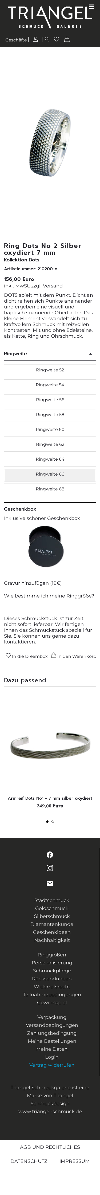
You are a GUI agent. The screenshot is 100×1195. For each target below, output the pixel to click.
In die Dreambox (29, 656)
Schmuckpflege (52, 971)
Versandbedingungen (52, 1025)
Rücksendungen (52, 979)
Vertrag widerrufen (51, 1065)
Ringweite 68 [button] (50, 488)
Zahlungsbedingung (52, 1033)
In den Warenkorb (75, 656)
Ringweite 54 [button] (50, 384)
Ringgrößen (52, 955)
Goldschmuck (52, 908)
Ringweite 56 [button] (50, 399)
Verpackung (51, 1017)
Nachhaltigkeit (52, 940)
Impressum (74, 1161)
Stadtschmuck (51, 900)
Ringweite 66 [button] (50, 474)
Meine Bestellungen (52, 1041)
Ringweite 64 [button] (50, 459)
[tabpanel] (50, 753)
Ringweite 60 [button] (50, 429)
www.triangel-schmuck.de (50, 1112)
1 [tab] (48, 823)
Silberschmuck (52, 916)
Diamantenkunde (51, 924)
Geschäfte (16, 40)
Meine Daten (51, 1049)
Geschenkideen (52, 932)
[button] (93, 144)
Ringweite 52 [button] (50, 369)
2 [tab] (54, 823)
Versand (53, 286)
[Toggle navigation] (91, 7)
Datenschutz (28, 1161)
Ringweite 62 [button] (50, 444)
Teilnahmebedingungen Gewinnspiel (52, 999)
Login (52, 1057)
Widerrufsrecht (52, 987)
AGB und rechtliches (50, 1147)
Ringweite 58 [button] (50, 414)
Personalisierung (52, 963)
